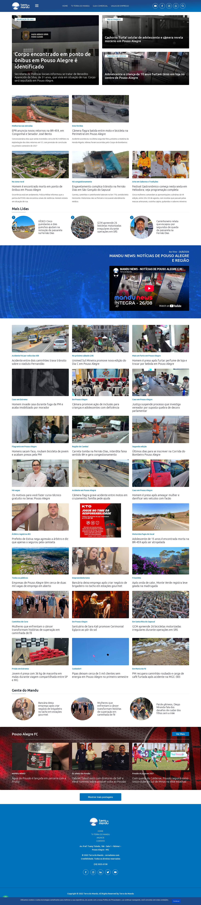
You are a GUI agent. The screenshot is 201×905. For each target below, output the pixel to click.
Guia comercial (100, 6)
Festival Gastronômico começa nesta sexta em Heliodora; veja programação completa (159, 188)
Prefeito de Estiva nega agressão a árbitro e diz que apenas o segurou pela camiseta (40, 540)
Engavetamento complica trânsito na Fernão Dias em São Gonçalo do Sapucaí (98, 188)
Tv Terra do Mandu (80, 6)
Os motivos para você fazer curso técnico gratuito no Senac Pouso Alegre (36, 496)
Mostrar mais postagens (100, 797)
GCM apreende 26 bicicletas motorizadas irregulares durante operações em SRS (156, 628)
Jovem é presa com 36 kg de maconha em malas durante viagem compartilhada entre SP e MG (40, 677)
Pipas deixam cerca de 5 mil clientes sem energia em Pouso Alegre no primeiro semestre (100, 675)
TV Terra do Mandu (100, 834)
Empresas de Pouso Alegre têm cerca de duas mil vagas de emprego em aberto (39, 584)
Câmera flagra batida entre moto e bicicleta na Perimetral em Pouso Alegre (100, 132)
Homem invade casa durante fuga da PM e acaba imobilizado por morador (37, 406)
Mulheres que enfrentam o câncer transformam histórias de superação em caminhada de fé (36, 630)
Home (65, 6)
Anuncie (100, 838)
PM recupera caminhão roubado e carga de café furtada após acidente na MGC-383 (158, 675)
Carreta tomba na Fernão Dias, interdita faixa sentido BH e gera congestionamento (99, 453)
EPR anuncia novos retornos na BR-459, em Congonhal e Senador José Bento (38, 132)
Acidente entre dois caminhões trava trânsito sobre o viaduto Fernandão (39, 362)
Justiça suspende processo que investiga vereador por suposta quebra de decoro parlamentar (156, 407)
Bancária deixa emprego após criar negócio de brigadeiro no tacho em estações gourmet (99, 584)
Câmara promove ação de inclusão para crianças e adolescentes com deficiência (95, 406)
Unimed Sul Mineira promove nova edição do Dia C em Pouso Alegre (99, 362)
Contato (100, 841)
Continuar (176, 901)
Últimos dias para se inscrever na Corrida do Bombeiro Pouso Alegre (158, 453)
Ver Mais (180, 734)
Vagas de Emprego (120, 6)
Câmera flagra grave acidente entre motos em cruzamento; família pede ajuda (99, 496)
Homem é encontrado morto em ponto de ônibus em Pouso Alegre (37, 188)
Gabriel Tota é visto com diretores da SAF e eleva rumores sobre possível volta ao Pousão (99, 780)
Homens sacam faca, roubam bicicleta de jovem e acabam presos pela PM (40, 453)
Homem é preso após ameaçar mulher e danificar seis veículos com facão (155, 496)
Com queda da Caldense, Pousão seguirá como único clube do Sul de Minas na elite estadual (160, 780)
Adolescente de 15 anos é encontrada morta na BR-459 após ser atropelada (160, 540)
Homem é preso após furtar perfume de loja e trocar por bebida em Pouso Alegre (159, 362)
